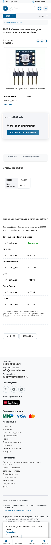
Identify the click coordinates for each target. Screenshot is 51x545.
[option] (25, 67)
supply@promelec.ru (15, 377)
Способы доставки (31, 157)
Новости (7, 426)
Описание (7, 105)
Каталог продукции (12, 433)
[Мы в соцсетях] (6, 389)
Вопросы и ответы (11, 471)
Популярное (9, 484)
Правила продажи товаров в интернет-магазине (22, 463)
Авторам (7, 452)
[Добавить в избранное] (38, 41)
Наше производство (12, 448)
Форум (6, 487)
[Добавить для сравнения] (42, 41)
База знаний (8, 481)
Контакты (7, 429)
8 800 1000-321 (12, 364)
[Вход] (39, 8)
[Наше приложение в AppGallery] (11, 403)
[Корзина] (45, 8)
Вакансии (7, 445)
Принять (14, 537)
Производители (10, 436)
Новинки (7, 439)
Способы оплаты (11, 474)
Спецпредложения (12, 442)
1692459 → (28, 336)
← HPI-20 (10, 336)
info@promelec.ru (14, 370)
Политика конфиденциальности (17, 510)
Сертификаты (9, 477)
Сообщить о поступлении (23, 132)
